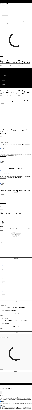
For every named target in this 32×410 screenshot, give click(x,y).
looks (1, 98)
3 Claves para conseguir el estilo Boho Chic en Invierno (16, 313)
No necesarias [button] (2, 405)
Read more (1, 230)
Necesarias (2, 401)
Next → (3, 222)
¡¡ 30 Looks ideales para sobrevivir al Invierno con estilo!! (16, 145)
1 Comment (1, 184)
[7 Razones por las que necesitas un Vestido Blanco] (17, 126)
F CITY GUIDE (6, 17)
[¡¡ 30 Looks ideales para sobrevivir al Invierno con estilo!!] (9, 151)
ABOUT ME (4, 11)
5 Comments (1, 209)
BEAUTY (4, 7)
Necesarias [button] (1, 400)
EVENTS (5, 16)
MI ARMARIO (5, 18)
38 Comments (1, 162)
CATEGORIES (5, 15)
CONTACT (4, 12)
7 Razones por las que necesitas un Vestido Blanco (16, 101)
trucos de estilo (5, 98)
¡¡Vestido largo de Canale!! (16, 326)
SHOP (3, 10)
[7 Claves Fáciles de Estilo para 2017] (6, 173)
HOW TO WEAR (5, 8)
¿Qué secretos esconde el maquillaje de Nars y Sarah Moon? (16, 191)
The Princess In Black (15, 62)
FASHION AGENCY (6, 13)
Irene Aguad (2, 103)
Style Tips (2, 98)
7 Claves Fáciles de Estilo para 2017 (16, 168)
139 (2, 221)
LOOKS (3, 6)
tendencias (4, 142)
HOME (3, 5)
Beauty (1, 188)
